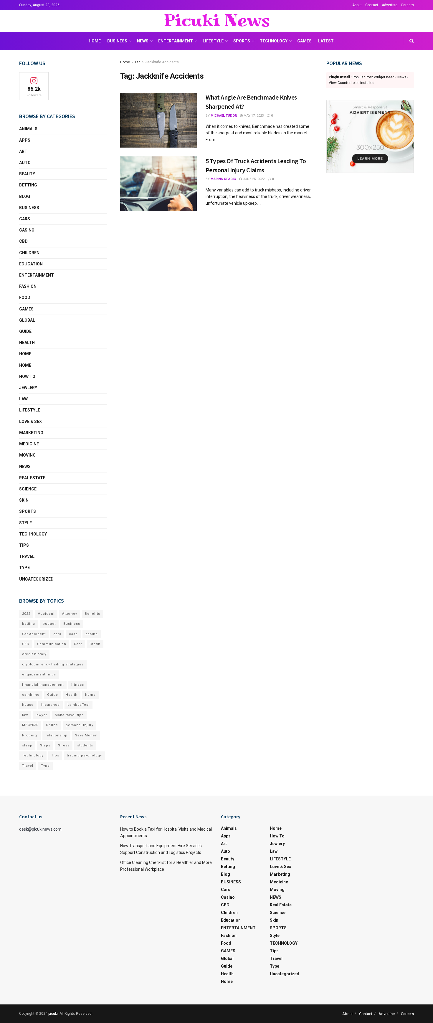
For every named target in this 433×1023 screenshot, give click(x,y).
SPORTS (241, 41)
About (357, 5)
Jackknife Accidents (162, 62)
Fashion (28, 286)
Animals (28, 128)
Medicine (29, 444)
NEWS (142, 41)
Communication (51, 644)
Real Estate (32, 477)
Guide (25, 331)
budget (49, 624)
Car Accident (34, 634)
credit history (34, 654)
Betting (28, 185)
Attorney (69, 614)
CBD (23, 241)
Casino (26, 230)
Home (95, 41)
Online (52, 725)
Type (24, 567)
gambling (30, 695)
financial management (43, 685)
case (73, 634)
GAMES (304, 41)
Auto (25, 162)
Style (25, 522)
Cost (78, 644)
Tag (138, 62)
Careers (407, 5)
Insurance (50, 705)
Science (28, 489)
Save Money (86, 735)
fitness (77, 685)
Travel (26, 556)
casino (91, 634)
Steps (45, 745)
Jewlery (28, 387)
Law (23, 398)
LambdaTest (78, 705)
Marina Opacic (223, 179)
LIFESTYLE (213, 41)
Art (23, 151)
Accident (46, 614)
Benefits (92, 614)
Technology (33, 755)
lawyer (41, 715)
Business (71, 624)
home (90, 695)
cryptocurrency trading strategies (53, 664)
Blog (24, 196)
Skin (24, 500)
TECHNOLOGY (273, 41)
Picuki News (216, 20)
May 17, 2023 (253, 116)
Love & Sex (30, 421)
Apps (24, 140)
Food (24, 297)
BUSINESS (117, 41)
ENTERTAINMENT (175, 41)
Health (27, 342)
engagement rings (39, 674)
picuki (53, 1014)
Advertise (389, 5)
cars (57, 634)
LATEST (326, 41)
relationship (56, 735)
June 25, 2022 (253, 179)
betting (28, 624)
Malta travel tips (69, 715)
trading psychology (84, 755)
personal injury (79, 725)
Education (31, 264)
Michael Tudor (224, 116)
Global (27, 320)
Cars (24, 219)
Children (29, 252)
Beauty (27, 173)
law (25, 715)
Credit (95, 644)
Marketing (31, 432)
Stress (64, 745)
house (28, 705)
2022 (26, 614)
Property (30, 735)
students (85, 745)
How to (27, 376)
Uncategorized (36, 579)
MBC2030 (30, 725)
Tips (24, 545)
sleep (27, 745)
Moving (27, 455)
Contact (371, 5)
